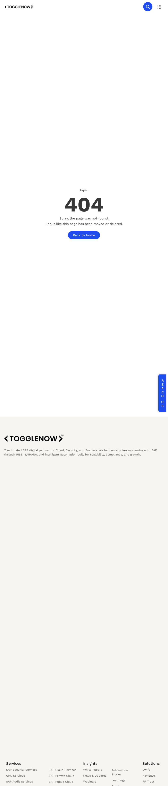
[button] (159, 6)
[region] (53, 754)
